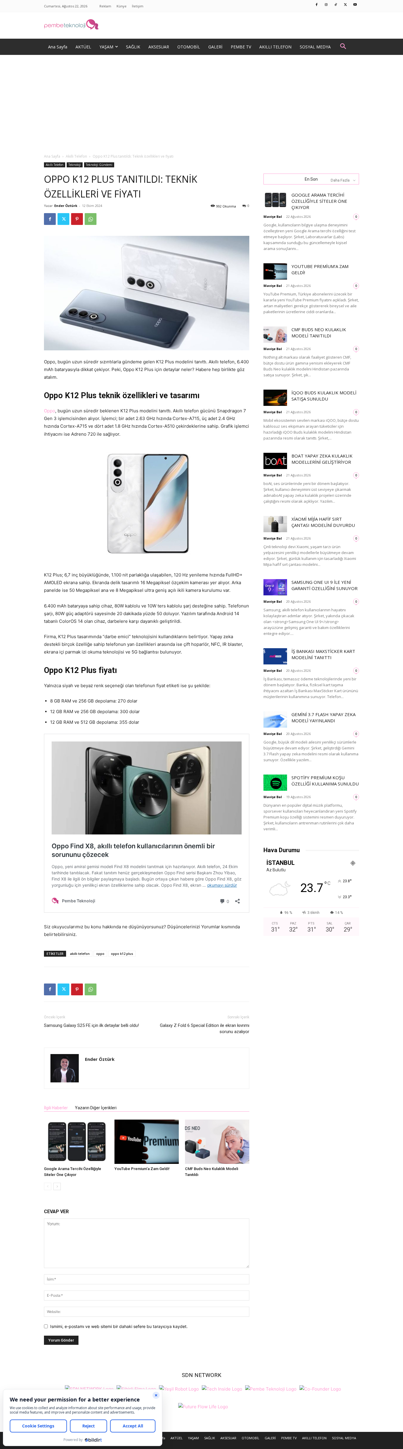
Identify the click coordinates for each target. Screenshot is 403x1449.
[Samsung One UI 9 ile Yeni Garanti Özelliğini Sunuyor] (275, 587)
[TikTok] (336, 5)
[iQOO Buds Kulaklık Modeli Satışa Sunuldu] (275, 398)
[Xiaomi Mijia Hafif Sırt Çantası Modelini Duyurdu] (275, 524)
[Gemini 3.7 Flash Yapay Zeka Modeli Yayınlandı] (275, 719)
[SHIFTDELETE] (89, 1388)
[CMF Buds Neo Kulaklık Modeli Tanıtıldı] (217, 1142)
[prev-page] (47, 1186)
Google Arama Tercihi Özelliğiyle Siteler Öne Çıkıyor (319, 201)
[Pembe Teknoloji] (270, 1388)
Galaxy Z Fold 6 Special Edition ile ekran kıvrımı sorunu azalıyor (204, 1028)
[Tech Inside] (222, 1388)
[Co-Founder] (320, 1388)
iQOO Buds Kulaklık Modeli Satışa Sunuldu (323, 396)
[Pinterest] (77, 219)
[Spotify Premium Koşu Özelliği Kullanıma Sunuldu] (275, 783)
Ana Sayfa (52, 156)
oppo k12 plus (122, 953)
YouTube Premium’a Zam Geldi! (142, 1169)
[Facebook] (317, 5)
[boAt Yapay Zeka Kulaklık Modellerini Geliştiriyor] (275, 461)
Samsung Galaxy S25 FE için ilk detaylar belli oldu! (91, 1025)
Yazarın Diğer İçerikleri (96, 1107)
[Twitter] (345, 5)
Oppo (49, 411)
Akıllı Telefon (76, 156)
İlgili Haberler (56, 1107)
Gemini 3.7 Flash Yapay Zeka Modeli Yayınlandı (323, 717)
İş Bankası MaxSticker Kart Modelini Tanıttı (323, 654)
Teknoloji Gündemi (99, 165)
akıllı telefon (80, 953)
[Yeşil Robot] (179, 1388)
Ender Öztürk (65, 205)
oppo (100, 953)
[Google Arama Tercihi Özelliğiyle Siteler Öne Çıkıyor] (76, 1142)
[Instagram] (326, 5)
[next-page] (57, 1186)
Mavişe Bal (272, 216)
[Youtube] (355, 5)
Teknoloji (74, 165)
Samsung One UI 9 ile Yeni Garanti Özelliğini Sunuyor (324, 585)
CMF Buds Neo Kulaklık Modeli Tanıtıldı (318, 332)
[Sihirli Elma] (136, 1388)
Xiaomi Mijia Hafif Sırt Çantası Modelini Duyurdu (323, 522)
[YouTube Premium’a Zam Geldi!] (146, 1142)
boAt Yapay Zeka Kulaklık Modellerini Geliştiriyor (322, 459)
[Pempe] (201, 25)
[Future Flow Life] (203, 1406)
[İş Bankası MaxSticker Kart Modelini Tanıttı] (275, 656)
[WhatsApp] (90, 219)
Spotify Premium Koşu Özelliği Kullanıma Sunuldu (325, 781)
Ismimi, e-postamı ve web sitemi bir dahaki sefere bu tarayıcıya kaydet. (119, 1326)
